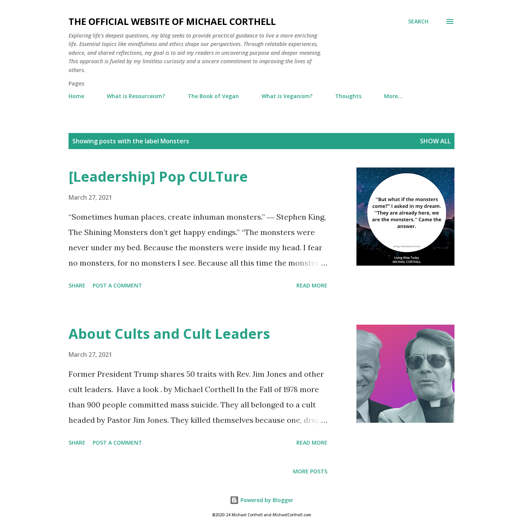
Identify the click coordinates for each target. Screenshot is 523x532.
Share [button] (77, 285)
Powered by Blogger (266, 500)
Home (76, 96)
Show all (435, 141)
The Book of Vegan (213, 96)
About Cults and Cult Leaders (169, 333)
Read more (311, 285)
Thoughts (348, 96)
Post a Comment (117, 285)
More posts (310, 471)
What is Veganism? (287, 96)
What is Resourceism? (136, 96)
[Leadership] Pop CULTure (158, 176)
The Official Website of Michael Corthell (172, 21)
